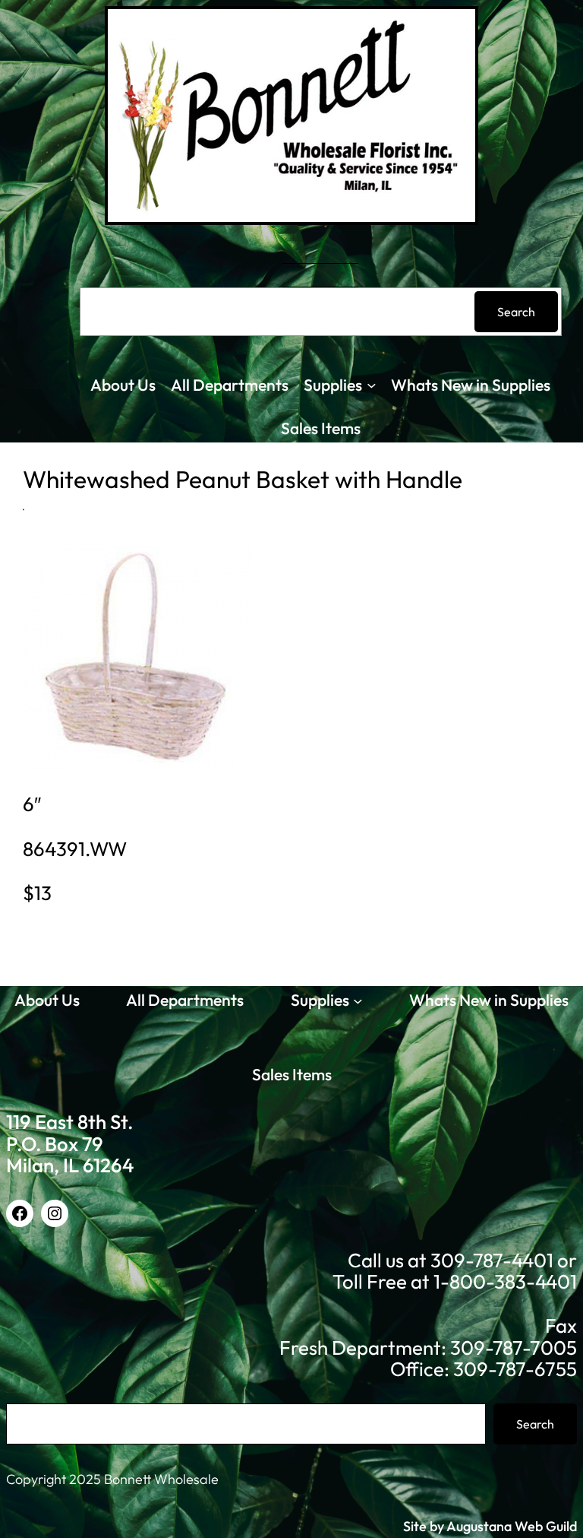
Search (516, 311)
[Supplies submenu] (372, 385)
